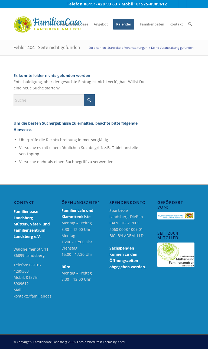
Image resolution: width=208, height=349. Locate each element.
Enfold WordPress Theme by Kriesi (101, 342)
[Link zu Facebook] (174, 4)
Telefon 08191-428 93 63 (92, 4)
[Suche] (190, 24)
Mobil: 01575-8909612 (144, 4)
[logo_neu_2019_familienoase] (48, 24)
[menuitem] (52, 24)
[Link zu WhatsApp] (190, 4)
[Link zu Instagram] (182, 4)
